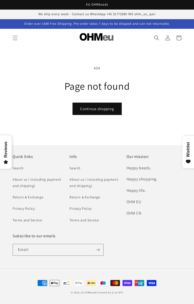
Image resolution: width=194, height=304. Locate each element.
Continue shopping (97, 108)
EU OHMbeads (89, 292)
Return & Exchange (28, 197)
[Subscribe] (97, 250)
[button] (15, 37)
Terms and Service (27, 220)
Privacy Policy (24, 208)
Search (18, 168)
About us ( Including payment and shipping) (37, 182)
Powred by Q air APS (110, 292)
